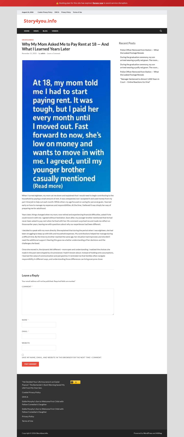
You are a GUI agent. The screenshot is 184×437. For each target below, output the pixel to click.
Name (25, 320)
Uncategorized (28, 40)
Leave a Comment (53, 53)
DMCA (57, 12)
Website (26, 343)
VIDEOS (55, 31)
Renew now (98, 3)
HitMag (159, 433)
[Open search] (161, 31)
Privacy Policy (66, 12)
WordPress (147, 433)
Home (26, 31)
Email (25, 331)
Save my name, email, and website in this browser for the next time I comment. (62, 357)
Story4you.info (40, 21)
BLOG (45, 31)
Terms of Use (77, 12)
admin (43, 53)
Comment (27, 287)
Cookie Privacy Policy (45, 12)
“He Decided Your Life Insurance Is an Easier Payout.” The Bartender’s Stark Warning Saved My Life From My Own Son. (43, 385)
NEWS (36, 31)
